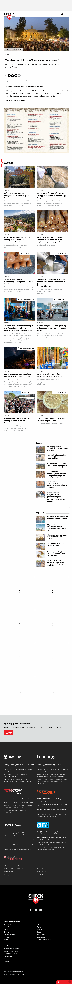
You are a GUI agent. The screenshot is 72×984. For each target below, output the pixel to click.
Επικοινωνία (8, 956)
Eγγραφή (8, 733)
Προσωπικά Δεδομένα (11, 954)
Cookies (6, 961)
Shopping (40, 929)
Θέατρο (6, 937)
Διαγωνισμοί (41, 937)
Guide (39, 932)
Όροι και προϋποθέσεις (11, 951)
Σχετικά (8, 162)
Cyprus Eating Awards (44, 939)
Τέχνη (39, 927)
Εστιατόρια (7, 924)
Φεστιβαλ (9, 55)
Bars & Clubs (8, 927)
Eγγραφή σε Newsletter (11, 949)
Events (6, 939)
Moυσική (6, 932)
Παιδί (38, 924)
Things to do (8, 929)
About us (6, 959)
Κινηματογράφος (9, 934)
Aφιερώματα (41, 934)
